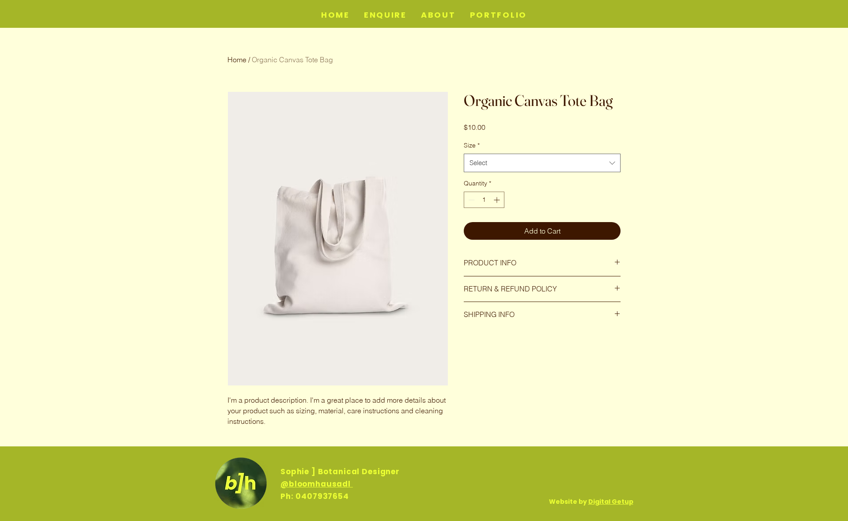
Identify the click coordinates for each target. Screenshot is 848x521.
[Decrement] (470, 200)
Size (472, 145)
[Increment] (497, 200)
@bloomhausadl (316, 484)
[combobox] (542, 163)
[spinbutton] (484, 200)
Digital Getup (610, 501)
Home (236, 59)
